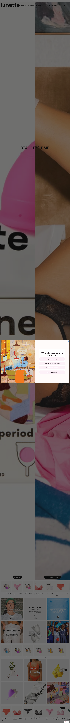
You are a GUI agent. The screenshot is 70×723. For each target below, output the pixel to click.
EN (67, 721)
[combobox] (66, 722)
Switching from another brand (52, 363)
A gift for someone (52, 372)
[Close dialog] (68, 341)
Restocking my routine (52, 367)
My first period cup (52, 359)
